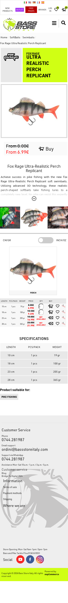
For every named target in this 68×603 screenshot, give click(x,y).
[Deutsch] (34, 2)
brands (42, 9)
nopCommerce (52, 574)
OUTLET (19, 9)
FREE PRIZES (31, 9)
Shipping (7, 499)
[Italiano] (25, 2)
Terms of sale (10, 487)
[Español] (43, 2)
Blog (4, 473)
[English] (30, 2)
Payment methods (12, 493)
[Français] (38, 2)
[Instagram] (40, 562)
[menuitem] (34, 473)
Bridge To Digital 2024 (12, 475)
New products (8, 9)
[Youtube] (20, 562)
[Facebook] (30, 562)
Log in (50, 9)
